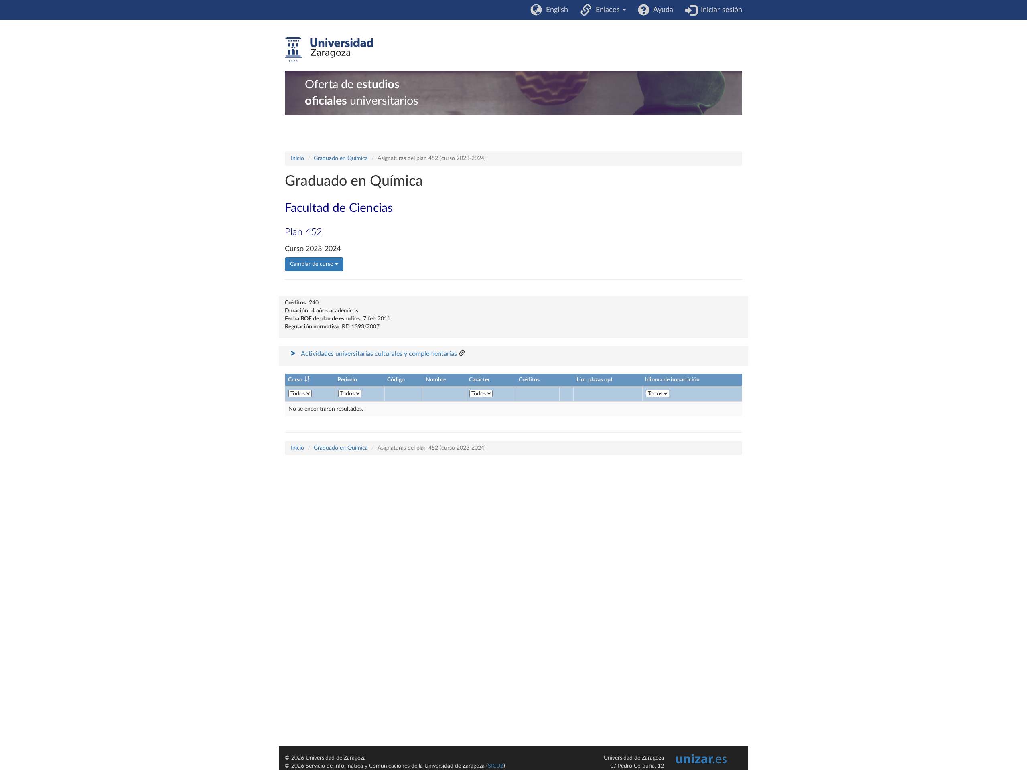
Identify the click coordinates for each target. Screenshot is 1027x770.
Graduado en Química (341, 158)
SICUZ (495, 766)
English (555, 10)
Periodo (347, 380)
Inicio (297, 158)
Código (396, 380)
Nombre (436, 380)
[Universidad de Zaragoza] (329, 49)
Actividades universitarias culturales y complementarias (379, 354)
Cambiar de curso (312, 264)
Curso (295, 380)
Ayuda (661, 10)
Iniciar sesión (719, 10)
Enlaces (607, 10)
